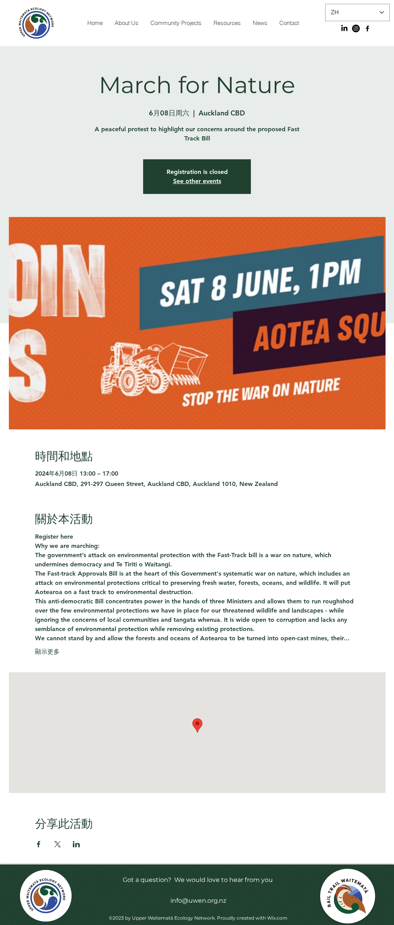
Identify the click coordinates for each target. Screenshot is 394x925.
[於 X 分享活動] (57, 844)
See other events (197, 181)
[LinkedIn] (344, 28)
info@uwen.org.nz (198, 900)
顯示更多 (47, 651)
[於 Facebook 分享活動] (38, 844)
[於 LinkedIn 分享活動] (76, 844)
